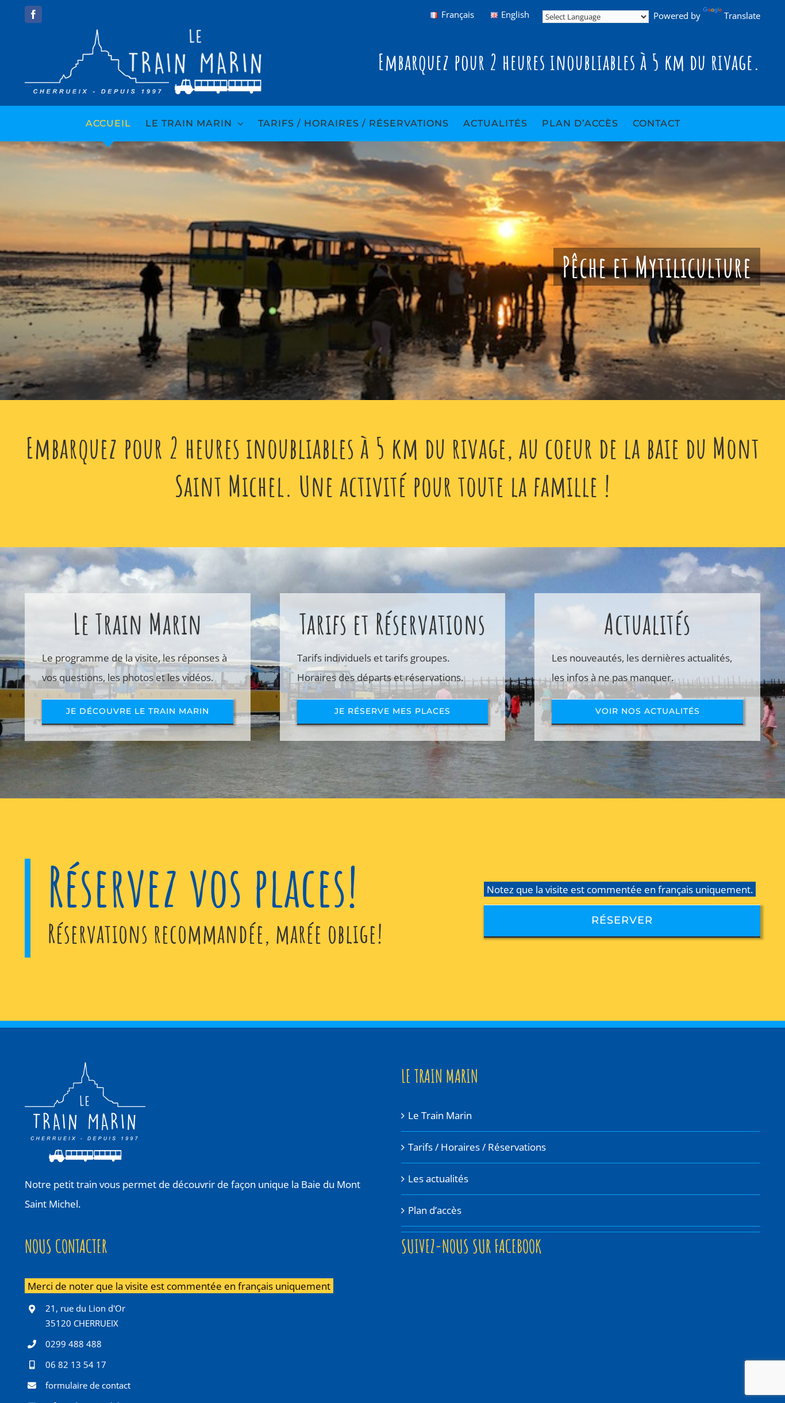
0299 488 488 (73, 1344)
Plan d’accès (434, 1210)
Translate (742, 15)
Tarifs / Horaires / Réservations (477, 1147)
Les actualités (438, 1178)
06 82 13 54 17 (75, 1364)
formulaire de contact (87, 1385)
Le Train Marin (440, 1115)
